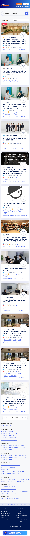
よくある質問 (4, 511)
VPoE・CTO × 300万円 (7, 455)
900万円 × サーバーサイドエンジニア (10, 469)
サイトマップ (18, 511)
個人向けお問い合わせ (20, 508)
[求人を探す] (14, 4)
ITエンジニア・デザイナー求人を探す (10, 498)
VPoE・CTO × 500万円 (7, 457)
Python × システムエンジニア (8, 489)
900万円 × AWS (16, 479)
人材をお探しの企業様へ (6, 513)
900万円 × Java (25, 479)
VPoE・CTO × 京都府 (6, 450)
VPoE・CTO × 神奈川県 (7, 447)
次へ (23, 418)
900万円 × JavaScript (19, 481)
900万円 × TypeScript (6, 481)
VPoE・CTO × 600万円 (20, 457)
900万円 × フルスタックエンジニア (10, 473)
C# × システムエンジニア (7, 491)
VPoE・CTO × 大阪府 (18, 445)
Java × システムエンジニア (8, 486)
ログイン (26, 4)
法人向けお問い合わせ (20, 513)
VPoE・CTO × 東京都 (6, 445)
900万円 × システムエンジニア (8, 467)
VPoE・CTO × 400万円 (20, 455)
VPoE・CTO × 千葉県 (19, 447)
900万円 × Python (6, 479)
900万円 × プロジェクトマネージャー (10, 465)
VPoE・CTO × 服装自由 (7, 431)
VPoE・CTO (9, 426)
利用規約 (17, 517)
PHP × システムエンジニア (21, 491)
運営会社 (3, 517)
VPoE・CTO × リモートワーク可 (9, 433)
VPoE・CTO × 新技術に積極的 (8, 438)
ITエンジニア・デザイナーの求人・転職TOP (9, 504)
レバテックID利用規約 (5, 520)
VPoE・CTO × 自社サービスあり (9, 435)
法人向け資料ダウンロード (6, 515)
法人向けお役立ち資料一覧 (21, 515)
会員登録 (19, 4)
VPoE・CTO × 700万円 (7, 459)
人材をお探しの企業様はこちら (22, 6)
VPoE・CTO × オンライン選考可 (9, 440)
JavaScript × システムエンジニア (9, 493)
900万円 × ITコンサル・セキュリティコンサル (12, 471)
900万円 (3, 426)
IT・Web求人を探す (5, 508)
